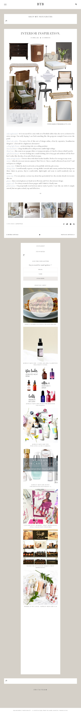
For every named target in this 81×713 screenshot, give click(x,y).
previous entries (67, 234)
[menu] (5, 4)
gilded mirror (11, 186)
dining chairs (11, 168)
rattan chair (10, 166)
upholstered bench (13, 153)
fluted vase (10, 151)
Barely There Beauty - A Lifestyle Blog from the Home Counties (37, 710)
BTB (40, 4)
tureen (9, 161)
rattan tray (10, 176)
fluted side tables (12, 141)
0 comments (46, 37)
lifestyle (19, 224)
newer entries (12, 234)
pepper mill (10, 183)
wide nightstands (12, 134)
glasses (9, 181)
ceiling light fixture (13, 146)
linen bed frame (12, 148)
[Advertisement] (31, 641)
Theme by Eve (63, 710)
